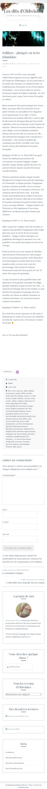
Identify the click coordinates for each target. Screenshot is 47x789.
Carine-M (27, 396)
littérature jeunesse (20, 426)
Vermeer (9, 447)
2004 (14, 391)
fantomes (21, 409)
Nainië (10, 383)
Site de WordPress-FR (13, 768)
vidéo (15, 447)
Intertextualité (11, 416)
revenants (26, 442)
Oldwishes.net (11, 434)
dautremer (28, 401)
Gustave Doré (18, 414)
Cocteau (27, 399)
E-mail (5, 522)
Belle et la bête (26, 393)
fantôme (14, 409)
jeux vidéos (23, 419)
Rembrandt (10, 442)
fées (30, 409)
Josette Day (15, 421)
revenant (18, 442)
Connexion (9, 752)
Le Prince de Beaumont (24, 424)
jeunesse (15, 419)
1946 (9, 391)
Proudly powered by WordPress (16, 785)
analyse (18, 393)
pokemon (31, 434)
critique (14, 401)
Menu (24, 25)
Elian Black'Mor (16, 404)
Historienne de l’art (13, 620)
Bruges (20, 396)
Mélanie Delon (11, 432)
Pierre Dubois (22, 434)
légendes (9, 426)
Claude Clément (17, 399)
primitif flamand (20, 437)
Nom (5, 510)
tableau (15, 444)
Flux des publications (13, 758)
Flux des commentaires (14, 763)
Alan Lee (20, 391)
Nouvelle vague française (26, 432)
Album (26, 391)
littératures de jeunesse (14, 429)
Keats (22, 421)
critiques (21, 401)
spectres (9, 444)
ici (30, 637)
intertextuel (21, 416)
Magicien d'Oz (29, 429)
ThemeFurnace (23, 787)
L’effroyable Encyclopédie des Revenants (25, 581)
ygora (19, 447)
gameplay (9, 414)
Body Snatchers (11, 396)
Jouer (5, 64)
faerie (8, 409)
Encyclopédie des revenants (16, 406)
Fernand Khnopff (12, 411)
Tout (12, 64)
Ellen (25, 404)
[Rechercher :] (19, 667)
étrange (30, 406)
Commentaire (9, 475)
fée (26, 409)
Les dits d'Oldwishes (23, 11)
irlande (29, 416)
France (28, 411)
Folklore (22, 411)
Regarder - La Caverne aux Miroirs (18, 439)
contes (8, 401)
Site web (5, 534)
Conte (32, 399)
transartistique (24, 444)
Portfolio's (9, 437)
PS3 (27, 437)
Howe (26, 414)
